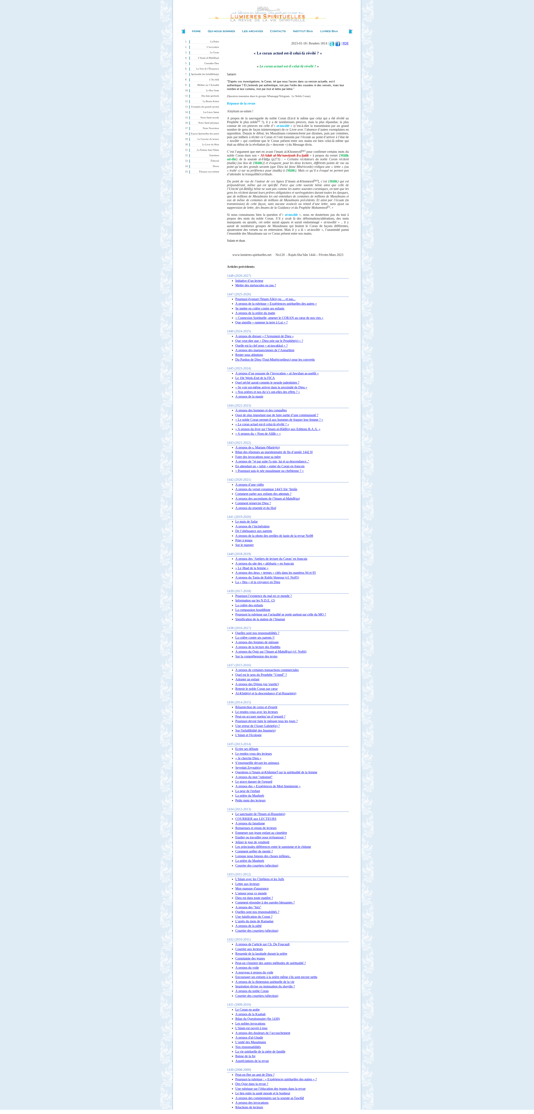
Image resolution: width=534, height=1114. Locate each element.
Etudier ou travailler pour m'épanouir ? (260, 837)
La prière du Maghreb (249, 795)
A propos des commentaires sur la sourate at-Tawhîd (269, 1098)
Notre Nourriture (211, 128)
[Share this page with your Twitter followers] (331, 43)
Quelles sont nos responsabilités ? (257, 633)
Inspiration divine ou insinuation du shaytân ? (265, 986)
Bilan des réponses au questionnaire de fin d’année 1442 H (274, 452)
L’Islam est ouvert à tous (251, 1028)
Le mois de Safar (246, 521)
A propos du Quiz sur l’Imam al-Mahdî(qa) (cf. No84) (270, 651)
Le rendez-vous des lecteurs (253, 753)
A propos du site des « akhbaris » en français (264, 563)
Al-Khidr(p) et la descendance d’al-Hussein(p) (265, 693)
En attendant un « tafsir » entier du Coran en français (270, 466)
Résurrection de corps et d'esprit (256, 707)
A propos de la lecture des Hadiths (257, 647)
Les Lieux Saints (211, 112)
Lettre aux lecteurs (247, 884)
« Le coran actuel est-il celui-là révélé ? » (262, 424)
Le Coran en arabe (247, 1009)
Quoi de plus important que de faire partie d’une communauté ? (276, 415)
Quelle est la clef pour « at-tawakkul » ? (261, 345)
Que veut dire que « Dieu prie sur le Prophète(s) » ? (269, 341)
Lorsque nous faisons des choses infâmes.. (263, 856)
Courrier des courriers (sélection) (256, 865)
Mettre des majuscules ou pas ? (255, 285)
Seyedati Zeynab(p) (248, 767)
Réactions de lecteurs (249, 1107)
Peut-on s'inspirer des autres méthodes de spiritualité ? (270, 963)
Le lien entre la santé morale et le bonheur (262, 1093)
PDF (346, 43)
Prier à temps (243, 540)
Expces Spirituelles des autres (205, 134)
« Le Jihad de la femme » (251, 568)
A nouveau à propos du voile (254, 972)
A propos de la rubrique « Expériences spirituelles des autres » (276, 303)
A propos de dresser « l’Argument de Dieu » (264, 336)
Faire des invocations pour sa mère (258, 457)
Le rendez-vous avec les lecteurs (256, 712)
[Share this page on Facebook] (337, 43)
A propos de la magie (249, 396)
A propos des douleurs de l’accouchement (262, 1033)
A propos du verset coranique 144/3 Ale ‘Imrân (266, 489)
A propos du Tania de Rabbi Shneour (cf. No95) (267, 577)
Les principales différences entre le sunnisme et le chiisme (273, 846)
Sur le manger (244, 545)
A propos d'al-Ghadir (249, 1037)
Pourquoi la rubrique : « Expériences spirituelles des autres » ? (276, 1079)
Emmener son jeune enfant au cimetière (261, 833)
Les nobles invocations (250, 1023)
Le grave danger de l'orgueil (253, 781)
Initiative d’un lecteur (249, 280)
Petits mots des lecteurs (250, 800)
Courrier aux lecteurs (249, 949)
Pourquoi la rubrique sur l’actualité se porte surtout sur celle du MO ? (280, 614)
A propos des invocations (251, 1102)
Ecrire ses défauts (246, 749)
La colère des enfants (249, 605)
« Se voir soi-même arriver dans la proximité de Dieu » (271, 387)
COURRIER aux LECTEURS (255, 819)
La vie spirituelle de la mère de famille (260, 1051)
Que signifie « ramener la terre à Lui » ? (261, 322)
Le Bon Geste (212, 90)
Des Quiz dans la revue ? (251, 1084)
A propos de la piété (248, 926)
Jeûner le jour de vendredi (252, 842)
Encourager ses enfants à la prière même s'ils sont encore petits (276, 977)
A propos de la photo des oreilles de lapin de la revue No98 (274, 535)
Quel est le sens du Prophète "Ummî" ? (261, 674)
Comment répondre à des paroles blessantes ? (265, 902)
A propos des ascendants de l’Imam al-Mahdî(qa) (267, 498)
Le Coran (214, 52)
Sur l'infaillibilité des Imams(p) (255, 730)
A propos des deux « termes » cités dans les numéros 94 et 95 (275, 572)
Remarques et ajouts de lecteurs (256, 828)
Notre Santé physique (208, 123)
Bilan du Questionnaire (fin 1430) (257, 1018)
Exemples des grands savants (205, 107)
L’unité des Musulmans (250, 1042)
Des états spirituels (210, 96)
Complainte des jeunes (250, 958)
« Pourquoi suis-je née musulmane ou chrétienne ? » (269, 471)
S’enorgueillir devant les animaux (257, 763)
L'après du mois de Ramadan (254, 921)
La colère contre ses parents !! (255, 637)
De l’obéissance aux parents (253, 531)
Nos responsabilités (248, 1047)
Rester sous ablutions (249, 355)
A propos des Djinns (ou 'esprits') (257, 684)
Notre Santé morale (209, 117)
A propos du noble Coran (252, 991)
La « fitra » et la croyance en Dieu (257, 582)
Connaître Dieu (211, 63)
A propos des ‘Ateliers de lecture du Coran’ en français (271, 558)
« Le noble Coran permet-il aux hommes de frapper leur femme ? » (279, 419)
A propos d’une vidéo (249, 484)
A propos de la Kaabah (250, 1014)
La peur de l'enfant (247, 791)
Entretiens (214, 155)
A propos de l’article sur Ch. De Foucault (262, 944)
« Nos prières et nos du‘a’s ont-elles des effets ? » (267, 392)
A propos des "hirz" (248, 907)
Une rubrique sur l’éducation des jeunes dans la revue (270, 1088)
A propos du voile (247, 967)
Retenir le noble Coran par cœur (256, 688)
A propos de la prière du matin (255, 313)
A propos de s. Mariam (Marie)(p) (257, 447)
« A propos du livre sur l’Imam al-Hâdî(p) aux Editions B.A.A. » (277, 429)
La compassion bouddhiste (252, 610)
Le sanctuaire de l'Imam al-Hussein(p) (260, 814)
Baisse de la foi (245, 1056)
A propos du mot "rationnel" (254, 777)
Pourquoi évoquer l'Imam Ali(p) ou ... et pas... (265, 299)
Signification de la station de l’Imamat (260, 619)
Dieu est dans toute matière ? (254, 898)
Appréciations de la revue (252, 1061)
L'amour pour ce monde (251, 893)
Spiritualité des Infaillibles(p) (205, 74)
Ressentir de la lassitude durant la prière (261, 953)
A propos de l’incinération (252, 526)
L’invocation (213, 47)
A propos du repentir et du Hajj (255, 508)
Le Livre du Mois (210, 144)
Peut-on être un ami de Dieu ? (255, 1074)
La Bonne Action (211, 101)
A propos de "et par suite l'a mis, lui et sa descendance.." (272, 461)
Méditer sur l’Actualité (208, 85)
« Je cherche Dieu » (248, 758)
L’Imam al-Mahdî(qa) (208, 58)
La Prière (214, 41)
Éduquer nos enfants (209, 172)
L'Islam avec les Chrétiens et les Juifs (259, 879)
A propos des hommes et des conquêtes (261, 410)
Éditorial (215, 161)
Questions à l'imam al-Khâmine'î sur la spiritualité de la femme (276, 772)
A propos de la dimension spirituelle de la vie (264, 982)
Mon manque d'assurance (252, 888)
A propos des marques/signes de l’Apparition (264, 350)
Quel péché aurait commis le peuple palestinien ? (267, 382)
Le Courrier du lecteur (208, 139)
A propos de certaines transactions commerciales (267, 670)
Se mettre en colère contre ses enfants (259, 308)
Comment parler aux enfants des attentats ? (263, 494)
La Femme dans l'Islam (208, 150)
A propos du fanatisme (250, 823)
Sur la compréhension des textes (256, 656)
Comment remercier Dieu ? (253, 503)
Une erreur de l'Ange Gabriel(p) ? (257, 726)
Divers (216, 166)
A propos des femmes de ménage (257, 642)
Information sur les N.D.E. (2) (255, 600)
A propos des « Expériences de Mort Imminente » (268, 786)
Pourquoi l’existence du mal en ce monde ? (263, 596)
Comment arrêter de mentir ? (254, 851)
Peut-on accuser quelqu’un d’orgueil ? (260, 716)
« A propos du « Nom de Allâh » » (258, 433)
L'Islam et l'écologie (248, 735)
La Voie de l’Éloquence (207, 69)
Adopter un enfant (247, 679)
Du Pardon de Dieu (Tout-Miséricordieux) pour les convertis (275, 359)
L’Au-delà (214, 79)
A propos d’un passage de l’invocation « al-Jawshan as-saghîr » (277, 373)
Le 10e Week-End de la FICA (255, 378)
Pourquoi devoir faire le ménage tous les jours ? (266, 721)
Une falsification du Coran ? (253, 916)
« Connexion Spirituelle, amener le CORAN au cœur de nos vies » (279, 318)
